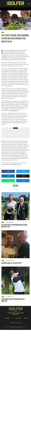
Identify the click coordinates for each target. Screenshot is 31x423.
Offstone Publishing (14, 326)
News (3, 32)
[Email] (12, 45)
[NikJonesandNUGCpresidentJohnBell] (15, 206)
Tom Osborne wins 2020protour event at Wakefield (13, 300)
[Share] (8, 45)
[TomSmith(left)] (15, 244)
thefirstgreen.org (16, 164)
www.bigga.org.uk (14, 110)
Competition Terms (18, 327)
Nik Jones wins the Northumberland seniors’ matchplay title (14, 226)
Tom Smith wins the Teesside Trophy (11, 263)
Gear (12, 129)
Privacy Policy (21, 326)
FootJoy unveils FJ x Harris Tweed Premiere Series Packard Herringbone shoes (19, 134)
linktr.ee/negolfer (15, 322)
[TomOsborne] (15, 280)
